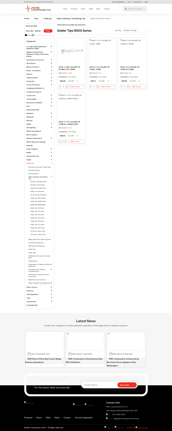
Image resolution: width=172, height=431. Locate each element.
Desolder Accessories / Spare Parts (39, 167)
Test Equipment (32, 294)
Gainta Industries (32, 110)
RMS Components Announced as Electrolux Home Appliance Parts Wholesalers (123, 362)
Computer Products (33, 92)
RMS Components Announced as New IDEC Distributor (84, 361)
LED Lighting (31, 128)
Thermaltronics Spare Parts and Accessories (38, 275)
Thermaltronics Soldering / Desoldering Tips (36, 270)
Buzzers (29, 74)
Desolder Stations (34, 170)
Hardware (29, 113)
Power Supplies (32, 149)
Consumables (31, 99)
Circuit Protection (33, 85)
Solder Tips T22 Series (37, 218)
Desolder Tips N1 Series (37, 185)
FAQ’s (91, 9)
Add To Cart (74, 87)
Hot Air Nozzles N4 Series (38, 195)
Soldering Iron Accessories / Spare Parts (39, 257)
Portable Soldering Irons (36, 243)
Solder (28, 160)
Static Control (31, 287)
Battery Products (32, 67)
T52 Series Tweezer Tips (38, 234)
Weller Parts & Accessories (36, 280)
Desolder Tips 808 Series (38, 181)
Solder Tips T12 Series (37, 208)
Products (74, 9)
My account (137, 2)
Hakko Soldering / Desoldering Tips (71, 18)
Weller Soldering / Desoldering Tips (39, 283)
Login (146, 2)
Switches (29, 291)
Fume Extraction (33, 173)
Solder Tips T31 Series (37, 221)
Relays (28, 152)
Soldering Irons (33, 261)
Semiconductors (32, 156)
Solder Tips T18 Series (37, 215)
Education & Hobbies (34, 103)
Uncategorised (31, 305)
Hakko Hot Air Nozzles (37, 191)
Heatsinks (30, 117)
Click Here (61, 25)
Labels (28, 124)
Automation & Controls (35, 60)
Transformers (31, 302)
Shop (36, 18)
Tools (28, 298)
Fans (28, 106)
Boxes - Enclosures (33, 70)
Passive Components (34, 138)
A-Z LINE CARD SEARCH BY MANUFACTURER (36, 48)
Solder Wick (32, 253)
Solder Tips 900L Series (38, 198)
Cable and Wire (32, 78)
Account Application (118, 2)
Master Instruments (33, 131)
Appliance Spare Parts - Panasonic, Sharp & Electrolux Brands (37, 54)
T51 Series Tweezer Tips (37, 231)
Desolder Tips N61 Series (38, 188)
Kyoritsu (29, 120)
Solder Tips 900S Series (38, 205)
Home (65, 9)
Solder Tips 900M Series (38, 201)
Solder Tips (32, 249)
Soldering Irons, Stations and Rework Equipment (40, 265)
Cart (129, 2)
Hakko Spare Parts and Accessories (39, 239)
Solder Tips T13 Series (37, 211)
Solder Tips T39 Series (37, 228)
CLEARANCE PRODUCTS (35, 88)
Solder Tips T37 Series (37, 224)
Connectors (30, 95)
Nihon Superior (31, 135)
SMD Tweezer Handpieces (36, 246)
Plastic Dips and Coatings (35, 142)
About (83, 9)
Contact (107, 9)
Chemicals (30, 81)
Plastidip (29, 145)
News (98, 9)
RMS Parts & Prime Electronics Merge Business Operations (43, 361)
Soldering (47, 18)
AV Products (31, 63)
